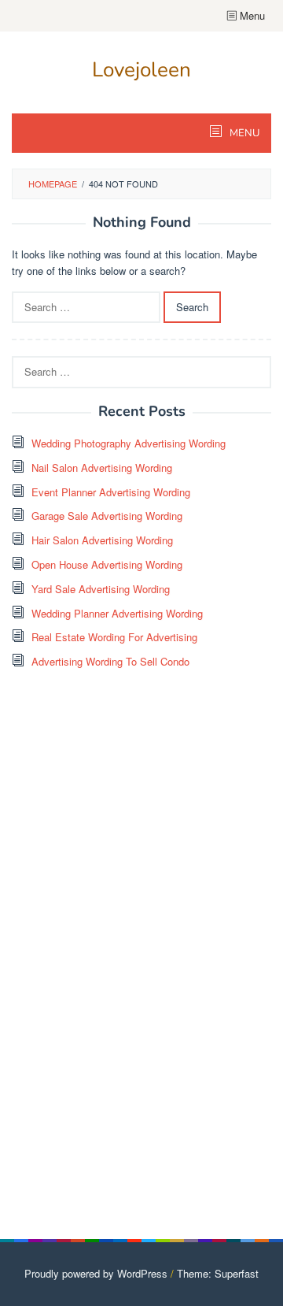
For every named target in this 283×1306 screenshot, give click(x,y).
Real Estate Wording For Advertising (114, 636)
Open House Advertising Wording (106, 564)
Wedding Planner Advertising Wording (117, 613)
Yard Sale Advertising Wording (100, 588)
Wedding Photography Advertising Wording (128, 443)
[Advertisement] (130, 955)
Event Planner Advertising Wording (110, 491)
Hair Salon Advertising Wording (102, 539)
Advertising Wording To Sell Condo (110, 661)
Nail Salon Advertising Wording (101, 467)
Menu (251, 15)
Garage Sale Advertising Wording (106, 515)
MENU (243, 133)
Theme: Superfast (218, 1273)
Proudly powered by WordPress (95, 1273)
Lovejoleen (141, 69)
